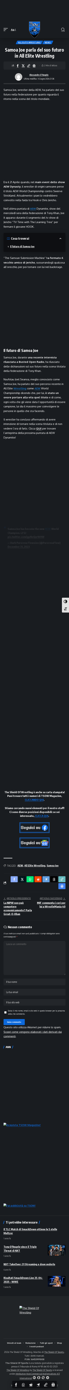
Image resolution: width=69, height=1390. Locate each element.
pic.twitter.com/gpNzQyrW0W (26, 536)
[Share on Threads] (54, 879)
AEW (33, 208)
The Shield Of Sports (54, 1352)
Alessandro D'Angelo (38, 75)
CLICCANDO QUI (34, 799)
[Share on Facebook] (17, 65)
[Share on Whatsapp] (23, 1384)
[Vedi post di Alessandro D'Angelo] (18, 77)
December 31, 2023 (19, 546)
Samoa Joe (53, 865)
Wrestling (19, 388)
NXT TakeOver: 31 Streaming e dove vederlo (29, 1264)
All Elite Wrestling (29, 42)
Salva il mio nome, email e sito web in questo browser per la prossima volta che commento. (36, 1012)
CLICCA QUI (41, 815)
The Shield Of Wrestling (18, 1370)
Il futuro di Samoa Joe (22, 246)
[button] (7, 29)
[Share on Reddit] (30, 1384)
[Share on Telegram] (38, 1384)
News (48, 42)
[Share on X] (23, 65)
